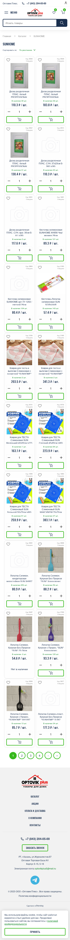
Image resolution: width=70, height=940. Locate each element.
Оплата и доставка (35, 811)
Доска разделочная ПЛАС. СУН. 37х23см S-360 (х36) (51, 163)
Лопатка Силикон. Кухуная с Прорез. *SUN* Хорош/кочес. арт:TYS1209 (51, 647)
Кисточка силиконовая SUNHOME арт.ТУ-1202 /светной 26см (19, 301)
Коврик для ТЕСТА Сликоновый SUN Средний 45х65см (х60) (51, 440)
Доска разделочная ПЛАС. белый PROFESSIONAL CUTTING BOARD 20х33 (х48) (19, 94)
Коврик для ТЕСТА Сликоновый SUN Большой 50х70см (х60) (19, 509)
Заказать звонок (35, 848)
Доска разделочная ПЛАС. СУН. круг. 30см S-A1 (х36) (19, 232)
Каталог (22, 36)
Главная (7, 36)
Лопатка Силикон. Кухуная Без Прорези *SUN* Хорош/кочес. (51, 578)
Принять (35, 932)
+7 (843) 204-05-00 (36, 3)
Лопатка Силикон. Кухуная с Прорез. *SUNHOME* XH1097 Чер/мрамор (19, 716)
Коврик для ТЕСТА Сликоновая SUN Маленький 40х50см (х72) (19, 440)
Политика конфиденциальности (35, 896)
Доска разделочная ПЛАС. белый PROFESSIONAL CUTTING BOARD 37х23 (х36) (19, 163)
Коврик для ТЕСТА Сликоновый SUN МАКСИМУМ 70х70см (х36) (51, 509)
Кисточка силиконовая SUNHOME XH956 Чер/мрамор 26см (51, 232)
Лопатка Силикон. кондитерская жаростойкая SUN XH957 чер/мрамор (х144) (19, 578)
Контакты (35, 825)
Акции (35, 803)
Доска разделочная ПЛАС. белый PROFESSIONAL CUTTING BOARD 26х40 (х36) (51, 94)
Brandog (39, 905)
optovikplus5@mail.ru (45, 868)
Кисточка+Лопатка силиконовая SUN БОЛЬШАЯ (50, 301)
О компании (35, 818)
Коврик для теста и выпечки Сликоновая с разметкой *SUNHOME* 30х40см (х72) (19, 370)
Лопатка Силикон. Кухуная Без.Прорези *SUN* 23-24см (19, 647)
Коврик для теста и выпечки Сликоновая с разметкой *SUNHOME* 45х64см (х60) (51, 370)
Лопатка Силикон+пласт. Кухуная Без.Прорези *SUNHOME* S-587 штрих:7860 (51, 716)
